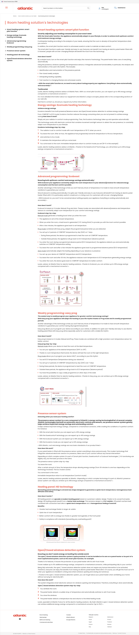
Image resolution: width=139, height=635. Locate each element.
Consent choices (121, 633)
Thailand (109, 622)
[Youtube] (20, 619)
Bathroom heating (45, 620)
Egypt (90, 622)
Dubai (90, 619)
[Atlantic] (25, 8)
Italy (90, 627)
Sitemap (115, 633)
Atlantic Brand (70, 617)
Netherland (110, 617)
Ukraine (109, 624)
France (90, 624)
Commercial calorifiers (46, 622)
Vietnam (109, 627)
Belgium (91, 617)
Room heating (44, 615)
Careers (68, 615)
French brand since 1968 (10, 1)
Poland (109, 619)
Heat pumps (43, 617)
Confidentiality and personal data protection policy (99, 633)
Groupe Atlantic (70, 620)
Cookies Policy (81, 633)
